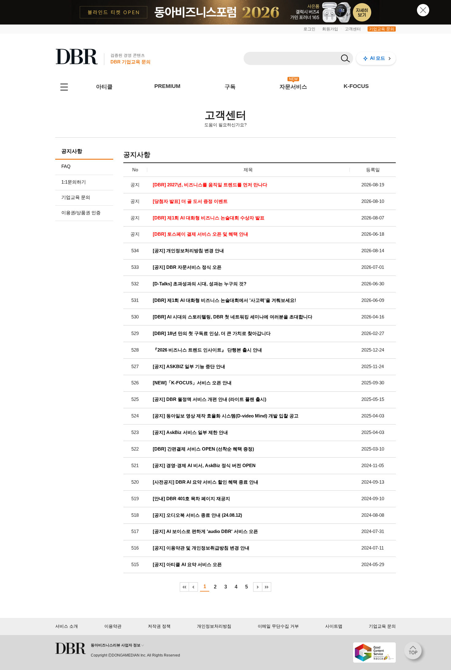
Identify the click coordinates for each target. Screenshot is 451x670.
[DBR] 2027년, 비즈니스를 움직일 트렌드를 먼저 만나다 (210, 184)
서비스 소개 (66, 626)
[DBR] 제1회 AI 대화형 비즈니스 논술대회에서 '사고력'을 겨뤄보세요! (224, 300)
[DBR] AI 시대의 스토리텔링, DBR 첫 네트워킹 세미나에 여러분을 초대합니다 (232, 316)
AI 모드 (377, 58)
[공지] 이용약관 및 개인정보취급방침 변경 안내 (201, 548)
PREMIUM (167, 86)
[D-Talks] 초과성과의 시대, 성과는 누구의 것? (199, 283)
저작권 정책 (159, 626)
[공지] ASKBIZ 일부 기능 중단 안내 (189, 366)
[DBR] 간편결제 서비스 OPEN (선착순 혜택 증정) (203, 449)
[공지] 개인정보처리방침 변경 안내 (188, 250)
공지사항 (71, 151)
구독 (230, 87)
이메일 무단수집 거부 (278, 626)
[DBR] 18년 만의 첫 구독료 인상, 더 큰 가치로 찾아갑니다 (212, 333)
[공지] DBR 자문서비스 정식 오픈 (187, 267)
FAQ (66, 166)
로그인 (309, 29)
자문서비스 (293, 87)
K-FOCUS (356, 86)
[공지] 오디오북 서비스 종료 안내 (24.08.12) (197, 515)
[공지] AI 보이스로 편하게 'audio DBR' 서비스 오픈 (205, 531)
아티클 (104, 87)
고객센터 (353, 29)
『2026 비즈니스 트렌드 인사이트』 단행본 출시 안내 (207, 350)
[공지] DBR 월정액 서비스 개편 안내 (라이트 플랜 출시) (209, 399)
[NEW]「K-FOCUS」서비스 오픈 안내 (192, 382)
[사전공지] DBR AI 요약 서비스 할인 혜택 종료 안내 (205, 482)
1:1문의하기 (73, 182)
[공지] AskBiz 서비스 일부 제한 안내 (190, 432)
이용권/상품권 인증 (81, 212)
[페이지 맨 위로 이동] (414, 652)
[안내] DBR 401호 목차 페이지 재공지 (191, 498)
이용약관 (112, 626)
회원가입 (330, 29)
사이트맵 (333, 626)
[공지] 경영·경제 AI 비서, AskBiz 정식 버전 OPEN (204, 465)
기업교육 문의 (381, 29)
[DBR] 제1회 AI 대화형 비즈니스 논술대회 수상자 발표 (208, 217)
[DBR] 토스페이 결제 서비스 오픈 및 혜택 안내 (200, 234)
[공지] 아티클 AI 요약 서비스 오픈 (187, 564)
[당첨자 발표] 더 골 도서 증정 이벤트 (190, 201)
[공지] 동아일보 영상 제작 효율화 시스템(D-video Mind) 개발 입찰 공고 (226, 415)
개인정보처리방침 (214, 626)
